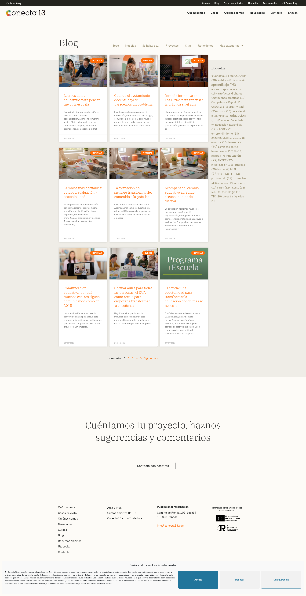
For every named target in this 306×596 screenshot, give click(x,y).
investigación (222, 164)
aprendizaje (223, 84)
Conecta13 (219, 106)
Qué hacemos (196, 13)
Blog (216, 3)
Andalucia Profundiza (231, 80)
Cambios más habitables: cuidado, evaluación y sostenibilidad (83, 192)
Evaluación (236, 138)
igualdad (218, 155)
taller (216, 192)
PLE (234, 174)
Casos (215, 13)
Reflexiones (205, 45)
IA (238, 151)
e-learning (220, 115)
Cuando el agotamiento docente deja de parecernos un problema (133, 99)
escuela (219, 138)
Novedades (257, 13)
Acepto (198, 579)
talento (237, 187)
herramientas (222, 151)
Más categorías (229, 45)
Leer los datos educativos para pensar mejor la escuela (82, 99)
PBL (223, 174)
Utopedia (253, 3)
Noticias (130, 45)
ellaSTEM (224, 129)
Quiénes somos (234, 13)
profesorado (221, 178)
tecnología (231, 192)
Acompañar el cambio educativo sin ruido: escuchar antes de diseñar (182, 194)
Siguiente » (151, 358)
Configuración (281, 579)
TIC (216, 196)
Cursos (206, 3)
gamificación (228, 147)
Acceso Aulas (270, 3)
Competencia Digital (226, 102)
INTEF (225, 160)
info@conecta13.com (171, 525)
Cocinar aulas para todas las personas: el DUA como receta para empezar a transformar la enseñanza (133, 297)
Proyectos (172, 45)
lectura (223, 169)
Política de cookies (104, 583)
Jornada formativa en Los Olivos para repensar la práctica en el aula (184, 100)
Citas (188, 45)
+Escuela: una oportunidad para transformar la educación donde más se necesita (184, 297)
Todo (116, 45)
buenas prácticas (231, 98)
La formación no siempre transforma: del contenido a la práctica (133, 192)
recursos (225, 183)
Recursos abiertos (233, 3)
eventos (219, 142)
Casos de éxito (67, 513)
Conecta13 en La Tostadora (124, 518)
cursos (224, 111)
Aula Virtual (114, 507)
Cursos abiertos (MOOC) (122, 513)
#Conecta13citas (225, 76)
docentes (239, 111)
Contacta (276, 13)
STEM (223, 187)
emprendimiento (225, 133)
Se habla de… (150, 45)
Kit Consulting (289, 3)
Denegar (239, 579)
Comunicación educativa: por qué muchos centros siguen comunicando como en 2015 (82, 297)
